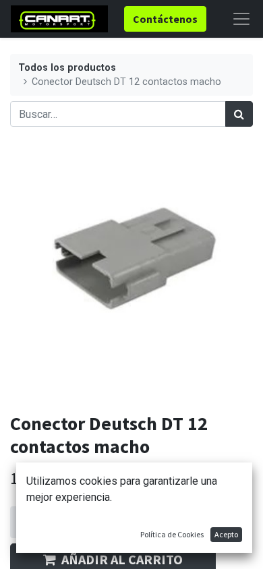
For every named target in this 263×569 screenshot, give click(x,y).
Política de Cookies (172, 534)
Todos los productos (67, 67)
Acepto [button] (226, 534)
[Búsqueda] (239, 114)
